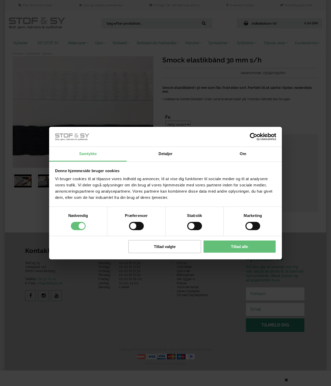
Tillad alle (239, 246)
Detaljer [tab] (166, 153)
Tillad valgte (165, 246)
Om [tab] (243, 153)
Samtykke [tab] (88, 153)
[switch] (136, 226)
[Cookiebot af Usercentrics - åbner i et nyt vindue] (253, 137)
